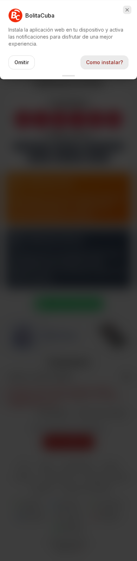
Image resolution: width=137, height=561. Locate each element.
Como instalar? (104, 62)
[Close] (127, 10)
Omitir (21, 62)
